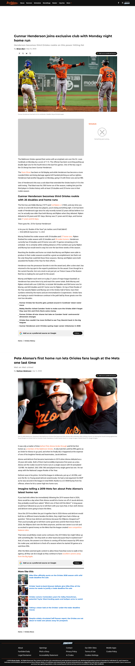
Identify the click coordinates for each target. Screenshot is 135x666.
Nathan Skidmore (24, 371)
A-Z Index (70, 655)
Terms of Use (90, 651)
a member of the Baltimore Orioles (39, 449)
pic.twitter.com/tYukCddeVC (55, 229)
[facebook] (118, 3)
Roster (54, 3)
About (20, 648)
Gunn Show (26, 172)
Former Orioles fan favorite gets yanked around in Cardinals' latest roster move (50, 304)
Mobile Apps (111, 648)
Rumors (29, 3)
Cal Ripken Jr (56, 205)
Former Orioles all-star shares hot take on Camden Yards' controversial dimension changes (49, 315)
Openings (43, 648)
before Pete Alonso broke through (53, 446)
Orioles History (29, 341)
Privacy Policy (71, 651)
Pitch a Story (44, 651)
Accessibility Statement (48, 655)
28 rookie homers (62, 239)
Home (20, 341)
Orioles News (29, 632)
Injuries (62, 3)
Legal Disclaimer (24, 655)
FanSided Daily (24, 651)
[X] (122, 3)
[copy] (30, 53)
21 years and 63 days (30, 219)
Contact (69, 648)
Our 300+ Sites (91, 648)
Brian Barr (21, 49)
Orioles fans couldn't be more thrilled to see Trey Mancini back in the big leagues (50, 321)
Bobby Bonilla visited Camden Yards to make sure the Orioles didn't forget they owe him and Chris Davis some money (50, 310)
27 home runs (66, 236)
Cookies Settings (91, 655)
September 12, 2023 (37, 232)
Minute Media (15, 660)
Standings (46, 3)
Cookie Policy (111, 651)
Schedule (37, 3)
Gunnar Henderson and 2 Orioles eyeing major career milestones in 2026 (50, 326)
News (22, 3)
